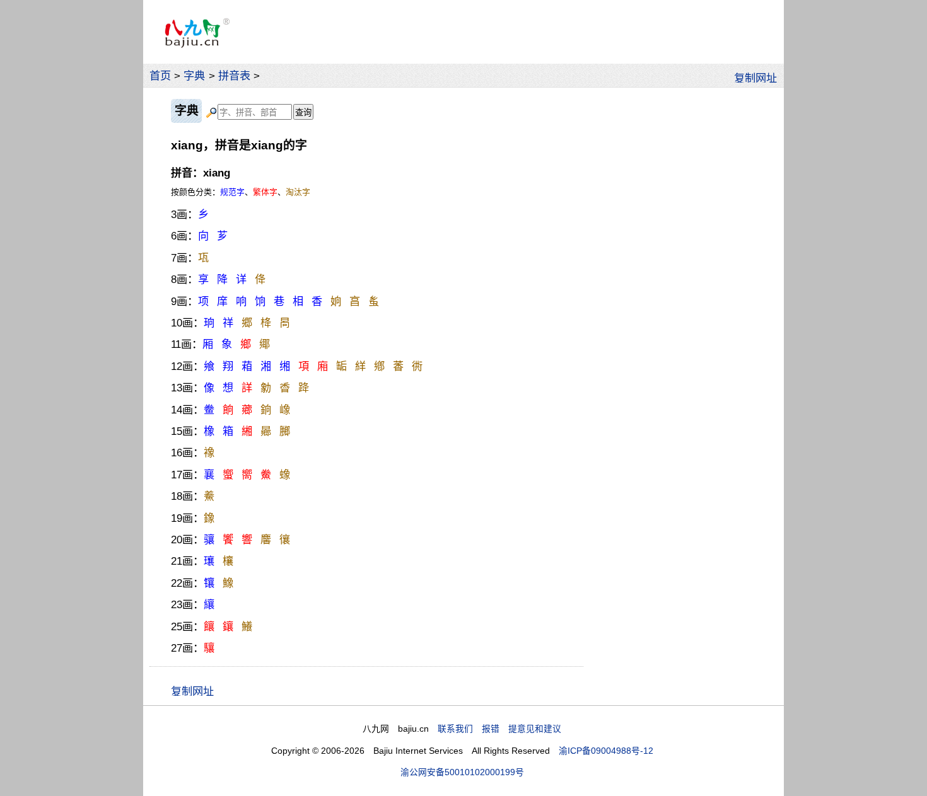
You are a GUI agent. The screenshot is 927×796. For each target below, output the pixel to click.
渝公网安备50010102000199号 (462, 772)
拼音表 (234, 75)
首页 (160, 75)
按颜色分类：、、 (240, 192)
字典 (194, 75)
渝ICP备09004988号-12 (606, 751)
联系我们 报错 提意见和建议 (499, 729)
